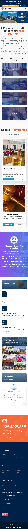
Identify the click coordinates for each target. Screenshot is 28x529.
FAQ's (3, 485)
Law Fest (16, 469)
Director (3, 459)
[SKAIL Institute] (20, 350)
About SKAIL (16, 454)
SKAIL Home (4, 454)
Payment (22, 5)
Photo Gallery (9, 340)
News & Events (9, 283)
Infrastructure (17, 455)
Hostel (15, 473)
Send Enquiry (20, 179)
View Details (9, 179)
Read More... (14, 272)
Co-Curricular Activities (18, 457)
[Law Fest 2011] (8, 366)
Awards (3, 473)
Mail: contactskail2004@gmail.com (14, 1)
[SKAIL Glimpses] (8, 350)
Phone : (8, 495)
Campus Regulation (6, 469)
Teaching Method (5, 470)
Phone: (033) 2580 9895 (14, 3)
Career (15, 483)
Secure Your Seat (7, 437)
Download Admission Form (11, 5)
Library (3, 472)
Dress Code (16, 472)
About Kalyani (4, 457)
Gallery (3, 483)
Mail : (12, 492)
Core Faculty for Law (18, 459)
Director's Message (6, 455)
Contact (15, 485)
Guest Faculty (17, 470)
